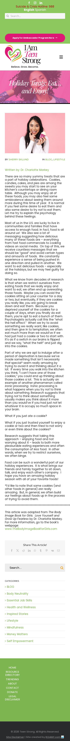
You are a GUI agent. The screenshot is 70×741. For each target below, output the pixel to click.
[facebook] (29, 2)
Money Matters (17, 634)
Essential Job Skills (19, 600)
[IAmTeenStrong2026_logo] (23, 46)
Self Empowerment (20, 641)
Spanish (40, 10)
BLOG (48, 159)
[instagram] (35, 2)
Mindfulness (15, 627)
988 (51, 6)
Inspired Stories (17, 614)
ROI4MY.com (53, 737)
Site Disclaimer (15, 737)
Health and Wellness (21, 607)
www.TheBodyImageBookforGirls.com (31, 529)
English (29, 10)
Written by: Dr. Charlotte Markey (27, 170)
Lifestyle (59, 159)
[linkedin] (41, 2)
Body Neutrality (17, 593)
